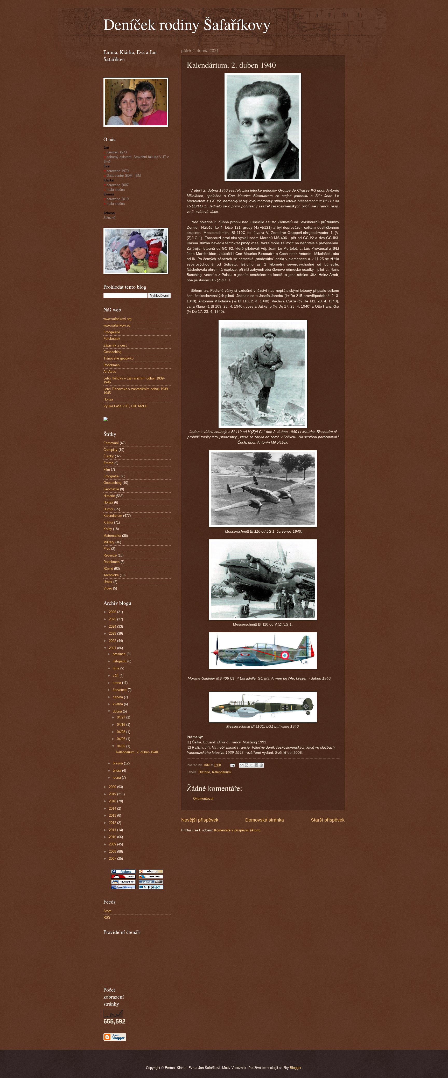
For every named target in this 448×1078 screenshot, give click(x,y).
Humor (108, 509)
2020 (113, 787)
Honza (108, 399)
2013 (113, 815)
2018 (113, 801)
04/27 (121, 717)
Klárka (108, 522)
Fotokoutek (111, 339)
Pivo (106, 549)
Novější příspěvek (199, 820)
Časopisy (110, 450)
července (120, 690)
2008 (113, 851)
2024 (113, 626)
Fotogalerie (111, 332)
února (117, 770)
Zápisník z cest (115, 345)
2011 (113, 830)
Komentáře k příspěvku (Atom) (237, 830)
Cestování (111, 443)
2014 (113, 808)
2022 (113, 641)
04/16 (121, 725)
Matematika (112, 536)
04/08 (121, 732)
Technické (111, 575)
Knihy (107, 529)
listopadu (120, 661)
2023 (113, 633)
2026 (113, 612)
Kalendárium (221, 772)
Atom (107, 911)
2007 (113, 858)
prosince (120, 654)
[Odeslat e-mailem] (241, 765)
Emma (108, 463)
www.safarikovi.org (117, 319)
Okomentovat (203, 799)
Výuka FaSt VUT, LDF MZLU (125, 406)
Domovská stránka (264, 820)
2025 (113, 619)
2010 (113, 837)
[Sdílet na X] (251, 765)
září (116, 675)
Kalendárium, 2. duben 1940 (137, 752)
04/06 (121, 739)
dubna (118, 711)
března (118, 763)
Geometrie (111, 489)
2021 (113, 648)
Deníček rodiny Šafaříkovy (187, 23)
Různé (108, 569)
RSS (106, 917)
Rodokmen (111, 365)
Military (108, 542)
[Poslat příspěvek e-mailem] (232, 765)
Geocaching (112, 352)
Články (108, 456)
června (118, 697)
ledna (117, 777)
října (116, 668)
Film (106, 469)
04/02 (121, 746)
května (118, 704)
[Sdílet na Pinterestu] (261, 765)
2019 (113, 794)
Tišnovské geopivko (118, 358)
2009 (113, 844)
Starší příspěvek (328, 820)
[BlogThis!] (246, 765)
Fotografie (110, 476)
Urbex (107, 582)
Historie (204, 772)
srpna (117, 683)
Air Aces (109, 372)
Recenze (110, 555)
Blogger (295, 1068)
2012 (113, 823)
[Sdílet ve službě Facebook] (256, 765)
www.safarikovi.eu (116, 325)
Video (107, 588)
